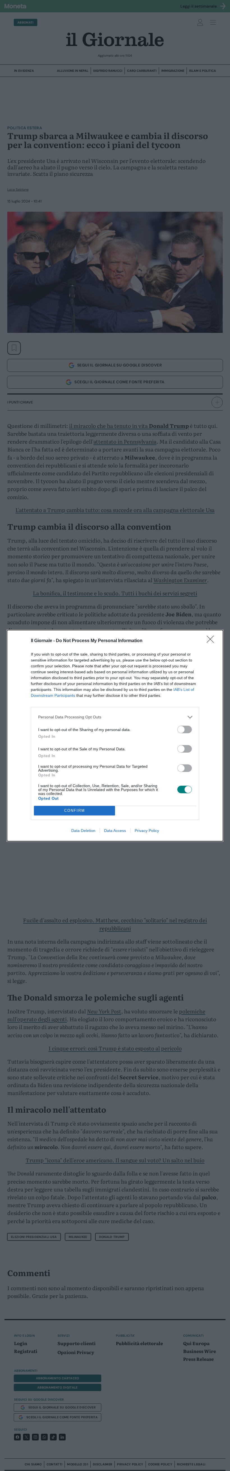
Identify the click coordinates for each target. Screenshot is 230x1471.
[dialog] (115, 735)
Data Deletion (83, 830)
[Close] (212, 641)
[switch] (184, 729)
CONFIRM (74, 810)
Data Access (115, 830)
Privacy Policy (147, 830)
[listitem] (115, 717)
